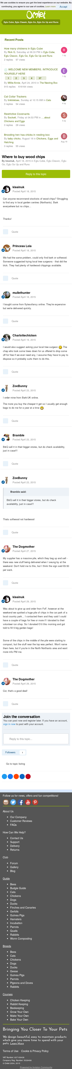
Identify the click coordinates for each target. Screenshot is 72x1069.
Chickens (15, 896)
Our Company (18, 817)
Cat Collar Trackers (15, 96)
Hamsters (15, 919)
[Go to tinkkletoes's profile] (64, 98)
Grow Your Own (19, 1012)
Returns (14, 849)
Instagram (6, 802)
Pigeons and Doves (21, 983)
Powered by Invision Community (36, 1067)
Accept (63, 6)
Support (14, 842)
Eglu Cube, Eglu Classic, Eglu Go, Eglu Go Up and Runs (29, 53)
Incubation (16, 923)
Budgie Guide (18, 888)
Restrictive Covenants (17, 114)
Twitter (13, 802)
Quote (15, 231)
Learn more (50, 6)
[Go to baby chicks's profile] (64, 136)
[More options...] (65, 189)
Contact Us (16, 838)
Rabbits (14, 934)
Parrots (14, 927)
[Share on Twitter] (4, 776)
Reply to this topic (36, 174)
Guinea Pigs (17, 915)
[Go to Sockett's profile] (64, 115)
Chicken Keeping (20, 1000)
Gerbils (14, 911)
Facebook (20, 802)
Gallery (14, 867)
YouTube (28, 802)
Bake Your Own (19, 1019)
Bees (13, 884)
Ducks (13, 903)
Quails (14, 931)
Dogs (13, 900)
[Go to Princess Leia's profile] (6, 248)
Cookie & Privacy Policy (35, 1051)
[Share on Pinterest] (28, 776)
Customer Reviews (21, 821)
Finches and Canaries (23, 907)
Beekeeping (17, 1008)
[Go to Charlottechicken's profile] (6, 337)
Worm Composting (21, 938)
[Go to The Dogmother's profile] (6, 549)
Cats (48, 100)
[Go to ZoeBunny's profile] (6, 388)
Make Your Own (19, 1015)
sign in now (9, 724)
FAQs (13, 825)
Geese (14, 971)
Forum (14, 863)
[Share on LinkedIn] (22, 776)
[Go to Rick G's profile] (64, 50)
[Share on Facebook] (10, 776)
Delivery (15, 846)
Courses (8, 994)
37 (40, 78)
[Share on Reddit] (16, 776)
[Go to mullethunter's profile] (6, 295)
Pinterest (35, 802)
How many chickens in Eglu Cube (23, 48)
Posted (24, 191)
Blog (12, 871)
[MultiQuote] (5, 231)
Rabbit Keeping (19, 1004)
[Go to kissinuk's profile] (6, 189)
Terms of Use (10, 1051)
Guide (6, 878)
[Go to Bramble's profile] (6, 437)
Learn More (17, 1043)
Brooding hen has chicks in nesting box (27, 134)
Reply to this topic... (20, 739)
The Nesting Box (49, 82)
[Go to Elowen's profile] (64, 71)
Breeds (7, 946)
